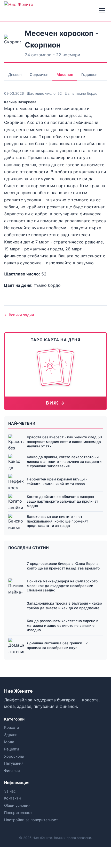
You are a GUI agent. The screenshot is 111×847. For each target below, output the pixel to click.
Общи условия (17, 805)
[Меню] (102, 10)
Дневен (14, 74)
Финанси (12, 770)
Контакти (12, 798)
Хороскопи (14, 756)
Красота (11, 727)
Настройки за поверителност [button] (31, 820)
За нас (10, 791)
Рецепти (11, 749)
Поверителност (18, 812)
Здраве (10, 734)
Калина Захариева (20, 102)
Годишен (89, 74)
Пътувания (13, 763)
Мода (9, 742)
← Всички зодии (19, 315)
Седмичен (39, 74)
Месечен (65, 74)
